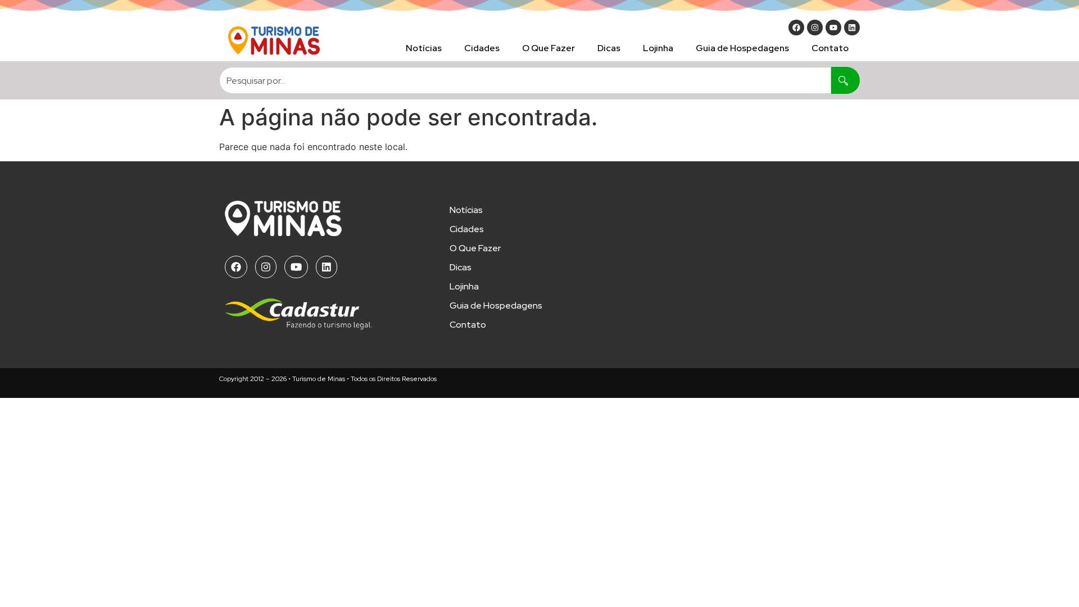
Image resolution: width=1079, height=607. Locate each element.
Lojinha (658, 48)
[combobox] (525, 80)
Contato (830, 48)
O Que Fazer (548, 48)
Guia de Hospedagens (742, 48)
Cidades (482, 48)
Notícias (424, 48)
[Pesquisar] (845, 80)
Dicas (608, 48)
